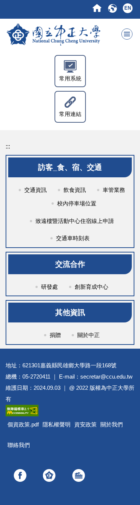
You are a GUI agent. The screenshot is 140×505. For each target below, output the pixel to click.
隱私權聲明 (57, 424)
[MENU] (127, 34)
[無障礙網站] (22, 410)
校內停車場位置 (76, 203)
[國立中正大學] (69, 34)
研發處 (49, 287)
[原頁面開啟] (97, 8)
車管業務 (114, 190)
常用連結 (70, 114)
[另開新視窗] (20, 475)
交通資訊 (35, 190)
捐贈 (55, 335)
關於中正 (88, 335)
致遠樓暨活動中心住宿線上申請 (74, 221)
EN (127, 8)
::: (8, 146)
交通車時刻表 (73, 238)
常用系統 (70, 78)
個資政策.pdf (23, 424)
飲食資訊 (74, 190)
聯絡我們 (18, 445)
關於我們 (111, 424)
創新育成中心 (91, 287)
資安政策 (85, 424)
